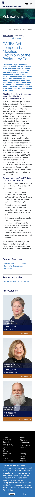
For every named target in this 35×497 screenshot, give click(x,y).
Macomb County (23, 457)
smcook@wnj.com (11, 329)
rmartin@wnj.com (10, 415)
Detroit (5, 458)
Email (10, 29)
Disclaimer (24, 440)
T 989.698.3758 (10, 370)
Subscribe (6, 442)
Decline (23, 494)
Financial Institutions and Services (16, 282)
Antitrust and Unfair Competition (16, 263)
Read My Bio (24, 333)
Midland (23, 461)
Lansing (23, 454)
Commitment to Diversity (8, 438)
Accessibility (25, 443)
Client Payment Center (6, 449)
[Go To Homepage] (12, 4)
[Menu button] (26, 4)
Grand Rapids (8, 461)
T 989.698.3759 (10, 327)
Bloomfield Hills (7, 455)
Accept (11, 494)
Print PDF (17, 29)
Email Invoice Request (25, 446)
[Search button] (31, 4)
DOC (24, 29)
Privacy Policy (8, 490)
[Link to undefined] (17, 310)
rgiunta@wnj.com (10, 372)
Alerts (22, 437)
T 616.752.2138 (10, 413)
